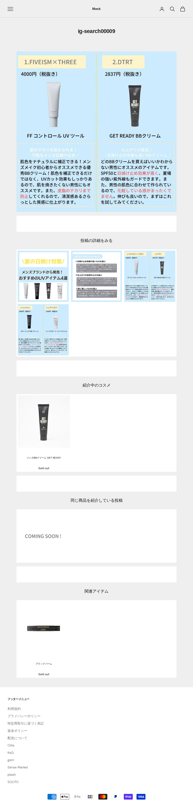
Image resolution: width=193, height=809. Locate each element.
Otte (11, 745)
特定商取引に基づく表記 (26, 723)
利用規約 (14, 709)
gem (11, 760)
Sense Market (18, 767)
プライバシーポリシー (24, 716)
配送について (17, 738)
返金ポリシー (17, 731)
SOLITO (13, 782)
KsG (11, 752)
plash (12, 774)
